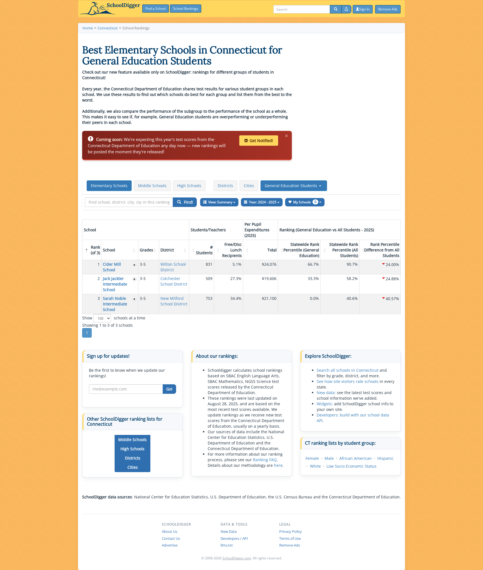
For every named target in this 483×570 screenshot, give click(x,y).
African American (355, 458)
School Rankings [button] (185, 8)
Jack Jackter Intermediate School (115, 284)
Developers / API (234, 538)
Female (312, 458)
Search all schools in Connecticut (347, 370)
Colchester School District (173, 281)
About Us (169, 531)
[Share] (346, 9)
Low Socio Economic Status (351, 466)
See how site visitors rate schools (347, 381)
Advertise (169, 545)
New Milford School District (173, 301)
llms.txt (227, 545)
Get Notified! (261, 140)
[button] (294, 185)
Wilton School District (173, 267)
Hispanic (385, 458)
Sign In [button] (364, 9)
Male (329, 458)
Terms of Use (290, 538)
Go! (169, 389)
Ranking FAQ (265, 459)
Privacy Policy (290, 531)
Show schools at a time (113, 318)
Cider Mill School (112, 267)
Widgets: (325, 403)
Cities (249, 185)
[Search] (336, 9)
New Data (229, 531)
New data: (326, 392)
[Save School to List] (134, 265)
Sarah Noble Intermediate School (115, 304)
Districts (225, 185)
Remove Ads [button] (387, 9)
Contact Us (171, 538)
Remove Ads (289, 545)
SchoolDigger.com (236, 558)
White (315, 466)
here (278, 465)
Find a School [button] (155, 8)
